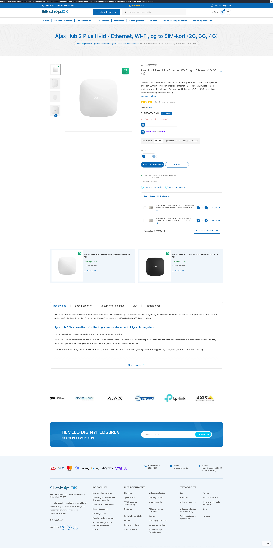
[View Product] (157, 210)
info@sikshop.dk (67, 5)
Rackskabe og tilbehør (133, 516)
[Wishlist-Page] (228, 12)
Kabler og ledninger (132, 525)
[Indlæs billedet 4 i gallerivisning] (55, 110)
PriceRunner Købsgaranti (103, 518)
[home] (63, 488)
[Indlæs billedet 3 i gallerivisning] (55, 96)
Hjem (78, 43)
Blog (205, 509)
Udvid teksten (135, 365)
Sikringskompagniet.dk (181, 546)
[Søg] (125, 12)
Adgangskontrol (156, 497)
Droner (152, 516)
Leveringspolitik (99, 513)
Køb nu (177, 165)
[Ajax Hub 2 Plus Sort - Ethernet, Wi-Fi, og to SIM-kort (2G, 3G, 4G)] (155, 266)
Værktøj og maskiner (158, 520)
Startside (128, 493)
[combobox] (154, 12)
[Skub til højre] (55, 115)
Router (127, 520)
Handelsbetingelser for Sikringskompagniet (102, 523)
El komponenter (156, 502)
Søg (181, 493)
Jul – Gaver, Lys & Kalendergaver (156, 530)
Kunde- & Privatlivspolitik (103, 504)
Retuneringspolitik (100, 509)
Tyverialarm (129, 497)
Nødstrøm (128, 509)
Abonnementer (130, 529)
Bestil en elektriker (211, 497)
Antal (144, 150)
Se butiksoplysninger (150, 181)
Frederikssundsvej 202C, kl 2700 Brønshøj (211, 468)
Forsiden (206, 493)
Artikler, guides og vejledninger (188, 517)
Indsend (201, 434)
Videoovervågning (157, 493)
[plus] (143, 156)
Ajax (151, 107)
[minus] (154, 156)
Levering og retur (178, 187)
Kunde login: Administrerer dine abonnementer (103, 498)
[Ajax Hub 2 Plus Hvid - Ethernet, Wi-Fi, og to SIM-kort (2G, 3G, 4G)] (67, 266)
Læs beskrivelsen (148, 96)
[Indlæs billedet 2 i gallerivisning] (55, 83)
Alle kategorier (106, 12)
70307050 (49, 5)
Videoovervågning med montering (188, 510)
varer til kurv (208, 231)
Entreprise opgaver (188, 502)
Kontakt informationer (102, 493)
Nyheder (206, 516)
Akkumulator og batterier (156, 510)
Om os (95, 529)
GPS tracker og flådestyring (130, 503)
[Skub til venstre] (55, 66)
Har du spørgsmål (153, 187)
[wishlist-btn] (221, 71)
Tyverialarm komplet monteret (212, 503)
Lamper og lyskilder (157, 525)
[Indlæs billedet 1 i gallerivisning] (55, 69)
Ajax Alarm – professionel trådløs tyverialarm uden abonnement (110, 43)
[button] (146, 102)
